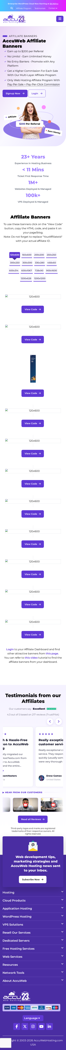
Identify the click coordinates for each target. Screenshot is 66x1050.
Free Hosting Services (18, 948)
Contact (52, 8)
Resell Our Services (16, 932)
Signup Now (13, 93)
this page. (52, 653)
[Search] (12, 8)
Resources (10, 965)
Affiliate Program (23, 8)
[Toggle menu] (59, 19)
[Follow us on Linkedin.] (49, 1026)
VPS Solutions (13, 924)
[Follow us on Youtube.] (41, 1026)
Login (35, 93)
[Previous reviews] (50, 721)
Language (31, 1018)
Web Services (12, 956)
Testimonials (40, 8)
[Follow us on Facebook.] (16, 1026)
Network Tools (13, 973)
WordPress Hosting (17, 916)
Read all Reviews (31, 819)
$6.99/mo (54, 4)
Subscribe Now (31, 879)
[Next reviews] (58, 721)
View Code (31, 309)
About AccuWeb (15, 981)
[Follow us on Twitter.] (24, 1026)
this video (31, 657)
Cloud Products (14, 900)
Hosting (8, 892)
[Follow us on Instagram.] (33, 1026)
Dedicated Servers (16, 940)
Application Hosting (17, 908)
